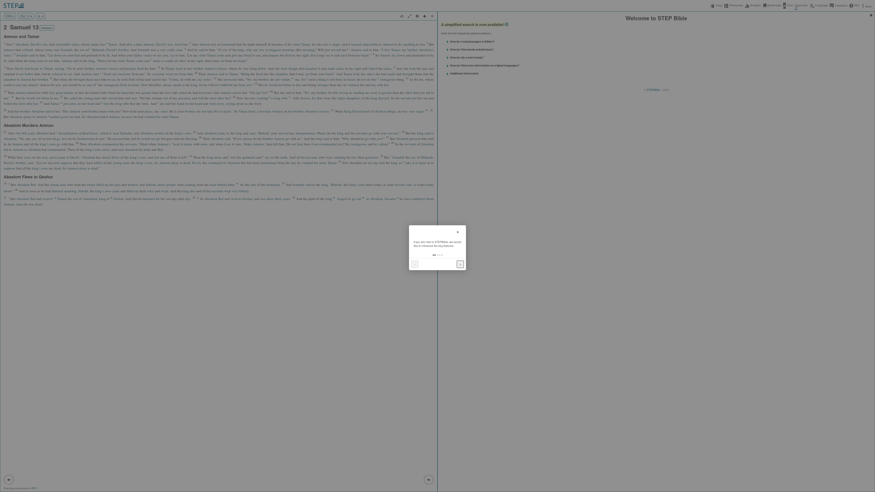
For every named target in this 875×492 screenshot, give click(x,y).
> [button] (460, 264)
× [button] (457, 231)
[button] (434, 255)
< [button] (415, 264)
